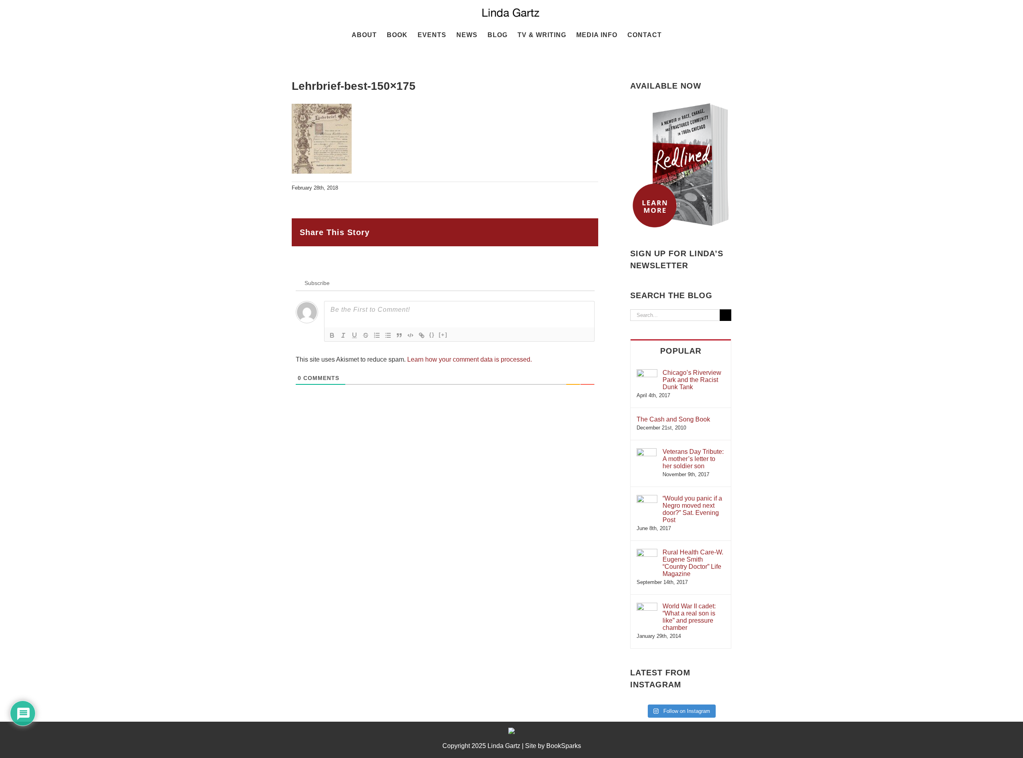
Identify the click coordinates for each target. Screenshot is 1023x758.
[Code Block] (410, 335)
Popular (680, 350)
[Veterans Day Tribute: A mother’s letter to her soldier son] (647, 452)
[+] (443, 335)
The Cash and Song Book (673, 419)
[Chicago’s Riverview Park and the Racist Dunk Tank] (647, 373)
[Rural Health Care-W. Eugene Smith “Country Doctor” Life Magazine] (647, 552)
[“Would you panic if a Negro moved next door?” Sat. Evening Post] (647, 498)
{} (432, 335)
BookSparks (563, 745)
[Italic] (343, 335)
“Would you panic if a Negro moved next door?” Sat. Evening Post (692, 509)
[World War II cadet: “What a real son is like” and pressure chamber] (647, 606)
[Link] (421, 335)
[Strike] (365, 335)
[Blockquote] (399, 335)
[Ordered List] (376, 335)
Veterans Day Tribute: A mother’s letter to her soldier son (693, 458)
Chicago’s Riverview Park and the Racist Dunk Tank (692, 379)
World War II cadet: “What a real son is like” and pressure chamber (689, 617)
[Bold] (332, 335)
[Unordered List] (388, 335)
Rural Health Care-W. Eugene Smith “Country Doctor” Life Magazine (693, 563)
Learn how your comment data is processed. (469, 359)
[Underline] (354, 335)
